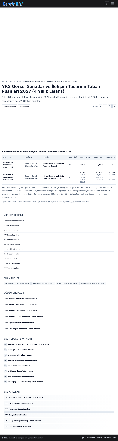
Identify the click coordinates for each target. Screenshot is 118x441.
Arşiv (82, 438)
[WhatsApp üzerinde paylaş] (110, 106)
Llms (114, 438)
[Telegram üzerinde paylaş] (114, 106)
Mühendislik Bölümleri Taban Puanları (17, 283)
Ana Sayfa (5, 82)
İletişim (100, 438)
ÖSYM (72, 202)
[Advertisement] (59, 25)
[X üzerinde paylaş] (100, 106)
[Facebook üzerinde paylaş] (105, 106)
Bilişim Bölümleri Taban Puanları (43, 283)
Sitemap (107, 438)
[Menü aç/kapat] (112, 3)
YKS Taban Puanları (16, 82)
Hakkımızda (90, 438)
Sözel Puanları (24, 106)
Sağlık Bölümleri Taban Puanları (67, 283)
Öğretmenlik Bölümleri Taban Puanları (93, 283)
